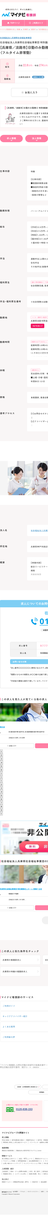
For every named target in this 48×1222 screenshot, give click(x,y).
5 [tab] (1, 766)
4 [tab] (1, 762)
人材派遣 (5, 1171)
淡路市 (33, 29)
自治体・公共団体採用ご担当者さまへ (27, 1086)
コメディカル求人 (20, 1174)
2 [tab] (1, 755)
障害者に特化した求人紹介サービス (15, 1142)
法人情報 (36, 138)
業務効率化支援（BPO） (21, 1182)
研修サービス (6, 1182)
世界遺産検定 (22, 1161)
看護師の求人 (7, 1174)
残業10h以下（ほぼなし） (39, 342)
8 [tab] (1, 806)
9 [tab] (1, 809)
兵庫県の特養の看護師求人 (15, 971)
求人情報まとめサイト (9, 1159)
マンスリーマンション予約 (32, 1163)
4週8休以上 (35, 370)
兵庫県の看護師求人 (12, 959)
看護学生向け (30, 1140)
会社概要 (15, 1191)
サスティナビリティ (33, 1191)
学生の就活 (5, 1140)
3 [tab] (1, 758)
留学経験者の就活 (18, 1140)
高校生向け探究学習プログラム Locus (28, 1150)
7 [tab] (1, 802)
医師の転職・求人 (35, 1174)
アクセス (22, 1191)
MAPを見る (36, 326)
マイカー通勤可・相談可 (39, 317)
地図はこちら (37, 77)
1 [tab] (1, 751)
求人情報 (11, 138)
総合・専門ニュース (25, 1159)
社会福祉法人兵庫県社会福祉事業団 (16, 37)
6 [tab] (1, 769)
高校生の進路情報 (8, 1150)
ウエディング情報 (9, 1161)
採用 (42, 1191)
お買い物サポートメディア (12, 1163)
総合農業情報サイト (35, 1161)
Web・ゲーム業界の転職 (18, 1171)
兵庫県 (25, 29)
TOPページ (15, 23)
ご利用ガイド (37, 23)
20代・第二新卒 (34, 1171)
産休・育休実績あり (38, 282)
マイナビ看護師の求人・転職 (10, 29)
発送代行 (35, 1182)
